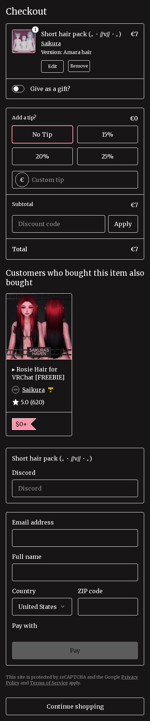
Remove (79, 66)
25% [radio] (108, 156)
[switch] (18, 88)
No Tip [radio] (42, 134)
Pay (75, 650)
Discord (23, 472)
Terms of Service (49, 683)
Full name (27, 556)
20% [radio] (42, 156)
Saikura (51, 43)
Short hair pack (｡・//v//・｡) (81, 34)
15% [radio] (107, 134)
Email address (33, 522)
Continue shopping (75, 706)
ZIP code (90, 591)
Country (24, 591)
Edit (52, 66)
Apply (123, 224)
